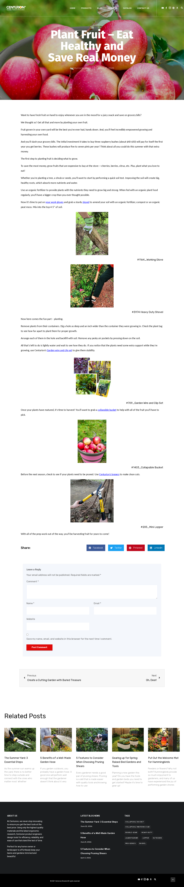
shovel (86, 202)
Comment (32, 581)
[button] (134, 822)
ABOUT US (112, 8)
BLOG (99, 8)
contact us (143, 8)
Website (30, 619)
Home (72, 8)
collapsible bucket (107, 410)
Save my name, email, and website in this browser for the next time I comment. (69, 639)
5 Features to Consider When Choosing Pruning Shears (90, 762)
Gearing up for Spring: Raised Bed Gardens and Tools (126, 762)
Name (30, 603)
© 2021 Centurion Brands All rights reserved (65, 881)
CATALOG (127, 8)
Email (97, 603)
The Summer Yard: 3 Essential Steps (99, 822)
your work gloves (54, 202)
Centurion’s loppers (109, 474)
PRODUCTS (86, 8)
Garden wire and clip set (59, 350)
